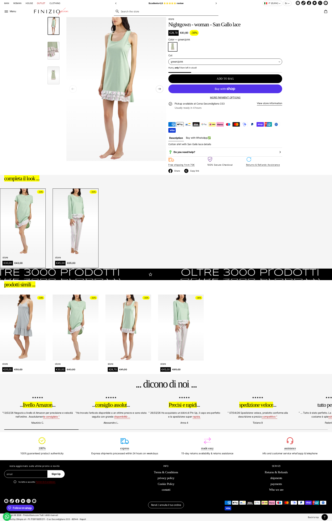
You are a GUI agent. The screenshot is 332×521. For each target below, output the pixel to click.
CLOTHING (54, 3)
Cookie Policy (166, 484)
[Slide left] (73, 89)
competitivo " (269, 416)
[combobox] (166, 11)
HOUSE (29, 3)
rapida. (196, 416)
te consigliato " (51, 416)
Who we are (276, 489)
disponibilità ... (122, 416)
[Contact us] (7, 516)
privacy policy (166, 478)
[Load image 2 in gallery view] (53, 51)
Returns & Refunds (276, 472)
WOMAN (17, 3)
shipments (276, 478)
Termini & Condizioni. (46, 482)
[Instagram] (298, 3)
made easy (207, 448)
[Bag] (325, 11)
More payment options (225, 97)
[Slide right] (159, 89)
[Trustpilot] (314, 3)
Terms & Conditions (166, 472)
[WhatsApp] (320, 3)
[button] (116, 3)
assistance (290, 448)
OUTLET (41, 3)
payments (276, 484)
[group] (176, 137)
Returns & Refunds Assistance (263, 165)
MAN (6, 3)
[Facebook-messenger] (326, 3)
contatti (166, 489)
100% (42, 448)
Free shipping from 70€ (181, 165)
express (124, 448)
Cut (170, 55)
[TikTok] (303, 3)
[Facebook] (309, 3)
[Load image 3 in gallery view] (53, 75)
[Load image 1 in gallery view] (53, 26)
